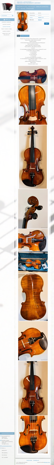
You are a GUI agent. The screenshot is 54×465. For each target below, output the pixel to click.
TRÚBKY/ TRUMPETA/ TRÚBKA (6, 28)
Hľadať (12, 15)
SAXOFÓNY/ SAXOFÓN (6, 24)
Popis (19, 35)
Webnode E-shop (47, 462)
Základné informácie (25, 35)
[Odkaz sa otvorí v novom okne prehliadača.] (22, 21)
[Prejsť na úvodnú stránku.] (7, 6)
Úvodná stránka (19, 1)
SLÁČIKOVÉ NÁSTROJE (6, 26)
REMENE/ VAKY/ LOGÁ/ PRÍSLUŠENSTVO (6, 34)
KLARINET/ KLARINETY (6, 31)
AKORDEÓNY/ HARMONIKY (6, 22)
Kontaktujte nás (36, 460)
